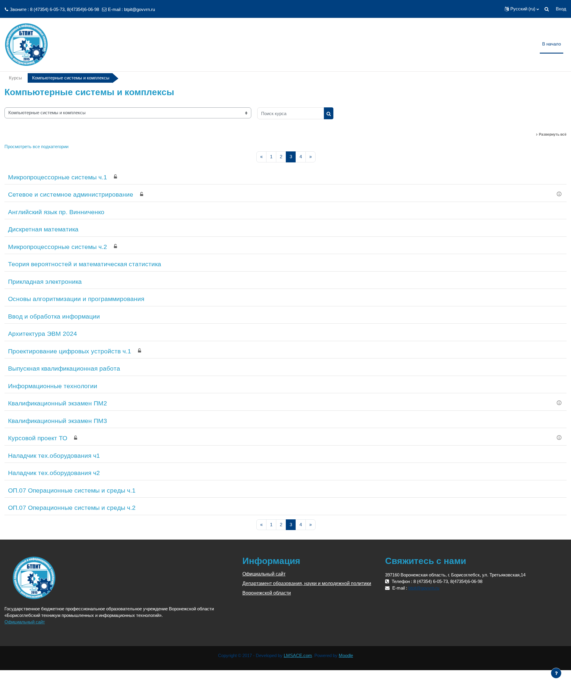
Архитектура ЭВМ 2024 (42, 333)
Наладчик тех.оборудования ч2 (54, 472)
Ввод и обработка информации (54, 316)
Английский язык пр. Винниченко (56, 212)
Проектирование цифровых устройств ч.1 (69, 351)
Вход (561, 8)
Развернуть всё (553, 134)
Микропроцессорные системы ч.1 (57, 177)
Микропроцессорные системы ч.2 (57, 246)
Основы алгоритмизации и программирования (76, 298)
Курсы (15, 77)
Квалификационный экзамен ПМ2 (57, 403)
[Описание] (559, 193)
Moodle (346, 655)
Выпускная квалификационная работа (64, 368)
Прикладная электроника (45, 281)
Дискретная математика (43, 229)
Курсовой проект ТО (37, 438)
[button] (522, 9)
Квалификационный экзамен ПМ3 (57, 420)
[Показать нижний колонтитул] (556, 673)
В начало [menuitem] (551, 43)
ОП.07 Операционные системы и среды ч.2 (72, 507)
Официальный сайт (24, 621)
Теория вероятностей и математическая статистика (84, 264)
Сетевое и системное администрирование (70, 194)
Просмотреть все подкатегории (36, 146)
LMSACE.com (298, 655)
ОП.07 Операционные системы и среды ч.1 (72, 490)
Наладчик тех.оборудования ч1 (54, 455)
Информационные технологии (52, 386)
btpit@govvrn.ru (139, 9)
